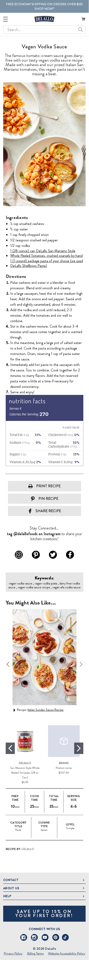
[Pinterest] (55, 937)
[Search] (80, 30)
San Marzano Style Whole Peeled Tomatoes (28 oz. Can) (25, 773)
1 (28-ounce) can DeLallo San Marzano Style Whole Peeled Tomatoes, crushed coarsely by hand (46, 253)
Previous (8, 664)
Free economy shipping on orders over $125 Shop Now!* (44, 6)
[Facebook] (23, 937)
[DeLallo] (44, 19)
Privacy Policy (13, 953)
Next (81, 664)
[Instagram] (34, 937)
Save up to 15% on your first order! (44, 913)
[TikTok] (65, 937)
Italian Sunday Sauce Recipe (46, 709)
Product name (64, 768)
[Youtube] (45, 937)
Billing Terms (35, 953)
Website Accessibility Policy (66, 953)
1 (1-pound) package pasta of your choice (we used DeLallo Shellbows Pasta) (46, 263)
